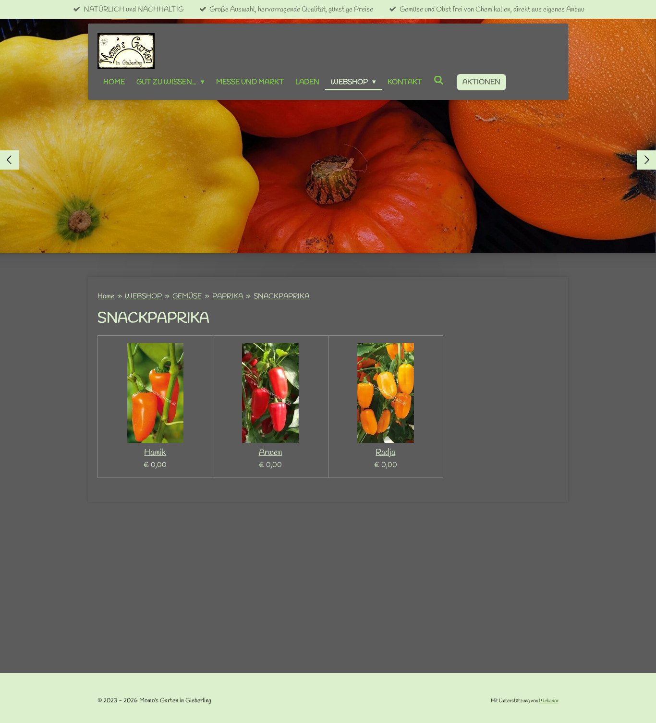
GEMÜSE (187, 296)
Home (105, 296)
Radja (385, 453)
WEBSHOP (143, 296)
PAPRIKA (227, 296)
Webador (549, 701)
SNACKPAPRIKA (281, 296)
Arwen (270, 453)
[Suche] (438, 81)
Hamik (155, 453)
